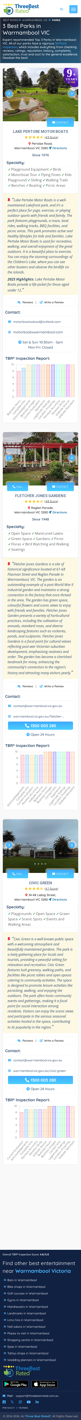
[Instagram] (20, 1402)
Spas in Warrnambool (22, 1347)
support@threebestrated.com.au (37, 1395)
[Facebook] (4, 1402)
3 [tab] (42, 112)
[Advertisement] (40, 1209)
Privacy (9, 1408)
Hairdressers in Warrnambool (27, 1307)
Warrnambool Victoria (43, 1271)
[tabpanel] (40, 95)
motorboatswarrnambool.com (38, 332)
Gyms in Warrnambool (23, 1300)
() (51, 137)
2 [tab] (38, 112)
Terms (23, 1408)
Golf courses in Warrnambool (27, 1293)
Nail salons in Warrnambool (26, 1327)
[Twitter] (12, 1402)
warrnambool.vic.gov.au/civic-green (39, 1071)
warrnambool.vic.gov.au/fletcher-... (38, 716)
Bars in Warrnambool (22, 1280)
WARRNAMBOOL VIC (35, 20)
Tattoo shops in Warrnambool (27, 1353)
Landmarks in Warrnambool (26, 1313)
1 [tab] (35, 112)
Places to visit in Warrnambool (28, 1333)
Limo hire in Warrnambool (25, 1320)
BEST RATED (10, 20)
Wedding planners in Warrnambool (31, 1360)
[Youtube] (29, 1402)
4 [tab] (45, 112)
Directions (59, 148)
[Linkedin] (37, 1402)
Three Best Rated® (38, 1416)
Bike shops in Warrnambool (26, 1287)
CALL (19, 486)
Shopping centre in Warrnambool (30, 1340)
